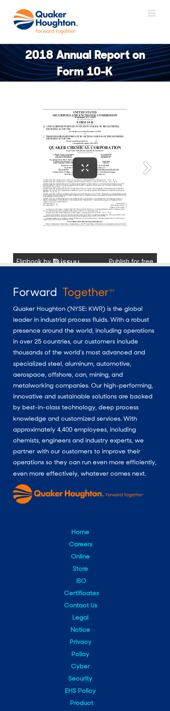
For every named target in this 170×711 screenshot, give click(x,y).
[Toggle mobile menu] (152, 13)
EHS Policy (80, 690)
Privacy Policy (81, 648)
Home (80, 532)
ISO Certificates (81, 587)
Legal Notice (80, 623)
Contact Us (80, 605)
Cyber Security (80, 672)
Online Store (80, 562)
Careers (80, 544)
